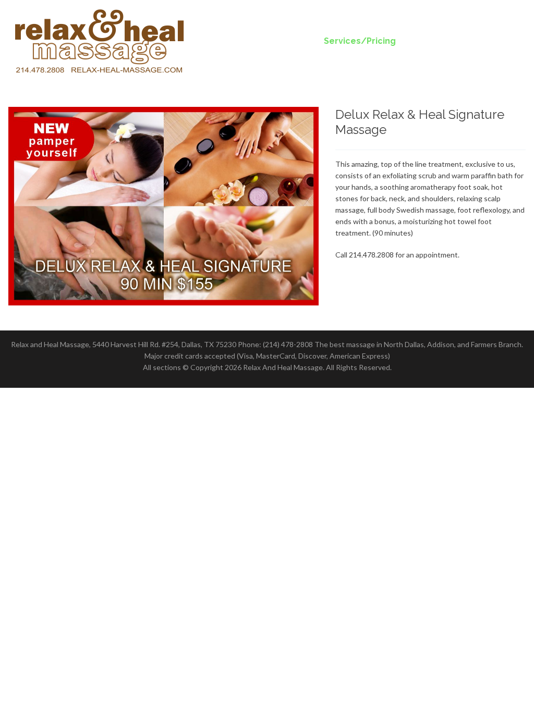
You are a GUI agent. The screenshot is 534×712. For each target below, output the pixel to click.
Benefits (432, 41)
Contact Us (492, 41)
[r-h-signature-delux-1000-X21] (163, 206)
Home (292, 41)
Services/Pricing (360, 41)
